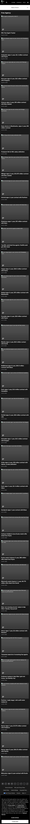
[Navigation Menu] (28, 2)
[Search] (7, 2)
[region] (15, 809)
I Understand (15, 821)
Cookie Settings (21, 806)
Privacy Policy (11, 805)
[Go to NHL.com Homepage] (2, 2)
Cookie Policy (21, 805)
